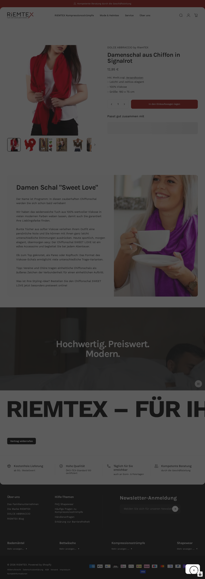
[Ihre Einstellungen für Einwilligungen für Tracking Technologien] (200, 574)
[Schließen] (193, 570)
